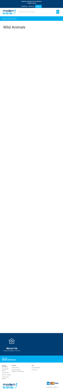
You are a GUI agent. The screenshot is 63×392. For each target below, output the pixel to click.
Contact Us (24, 6)
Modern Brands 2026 (9, 18)
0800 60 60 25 (9, 360)
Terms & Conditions (6, 375)
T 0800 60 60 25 (31, 3)
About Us (31, 6)
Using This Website (36, 367)
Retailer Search (15, 367)
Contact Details (5, 372)
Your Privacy (34, 369)
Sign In (38, 6)
